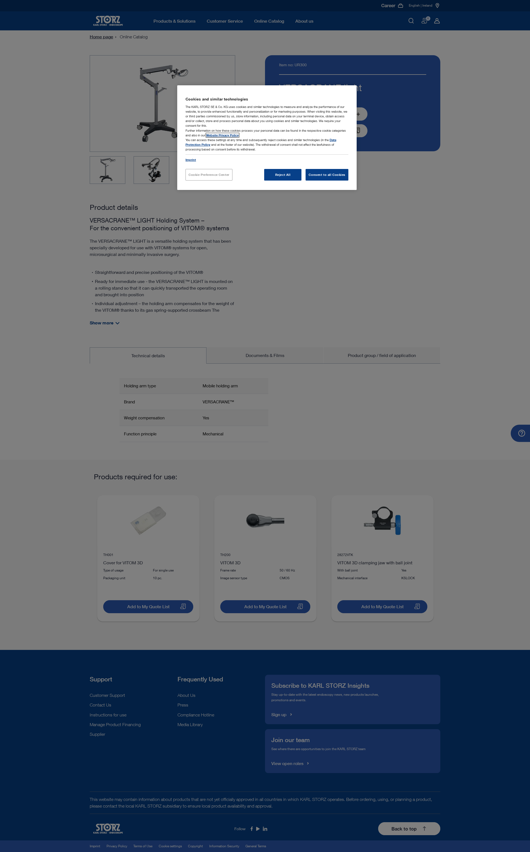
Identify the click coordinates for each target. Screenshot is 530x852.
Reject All (283, 174)
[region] (267, 137)
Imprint (191, 160)
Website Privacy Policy (222, 135)
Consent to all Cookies (327, 174)
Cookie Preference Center (209, 174)
